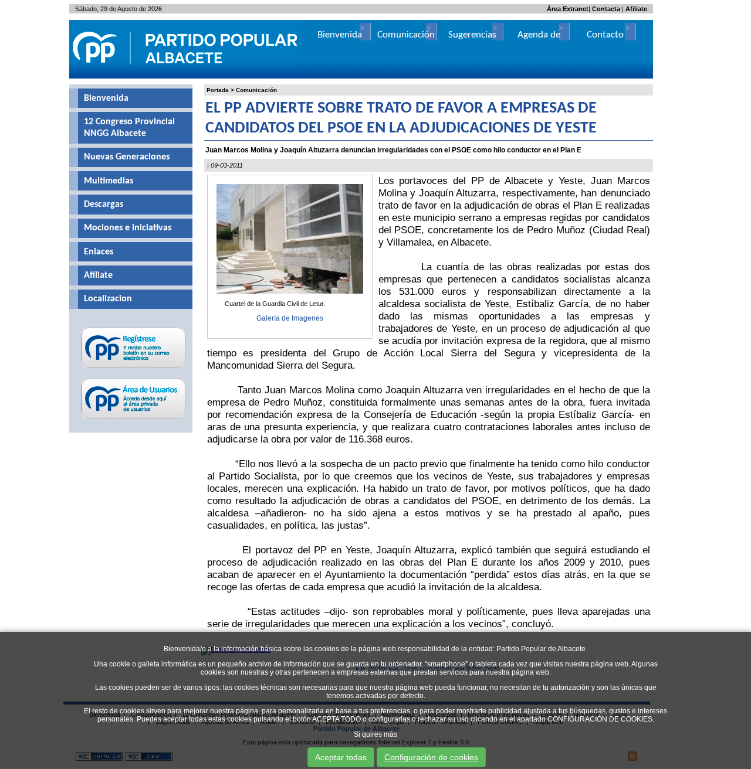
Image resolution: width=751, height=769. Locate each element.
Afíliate (98, 275)
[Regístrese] (133, 367)
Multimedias (108, 181)
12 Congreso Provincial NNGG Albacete (129, 127)
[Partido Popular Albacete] (186, 76)
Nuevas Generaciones (127, 157)
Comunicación (256, 90)
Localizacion (108, 299)
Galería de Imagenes (289, 318)
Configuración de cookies (431, 757)
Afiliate (636, 8)
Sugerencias (472, 35)
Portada (218, 90)
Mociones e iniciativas (127, 228)
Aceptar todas (341, 757)
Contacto (605, 35)
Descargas (103, 204)
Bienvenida (106, 98)
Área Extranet (567, 8)
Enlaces (98, 252)
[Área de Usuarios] (133, 418)
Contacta (606, 8)
